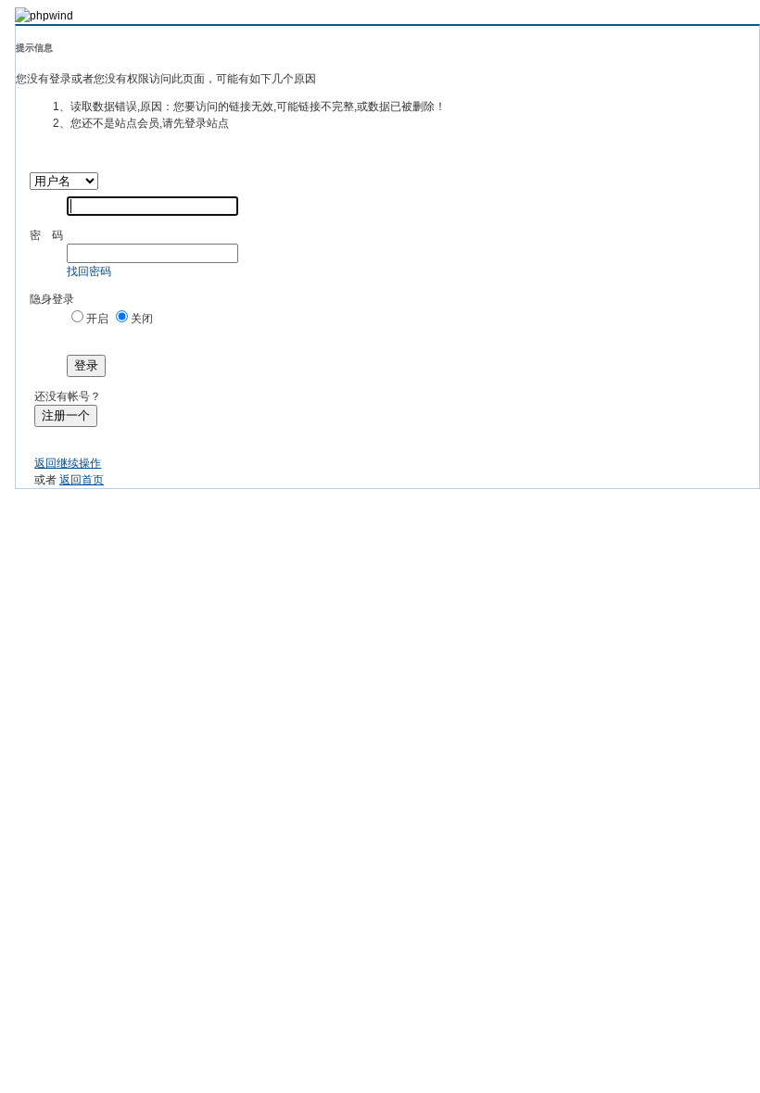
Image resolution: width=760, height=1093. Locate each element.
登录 (86, 365)
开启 (97, 318)
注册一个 (66, 415)
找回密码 (89, 271)
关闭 (142, 318)
